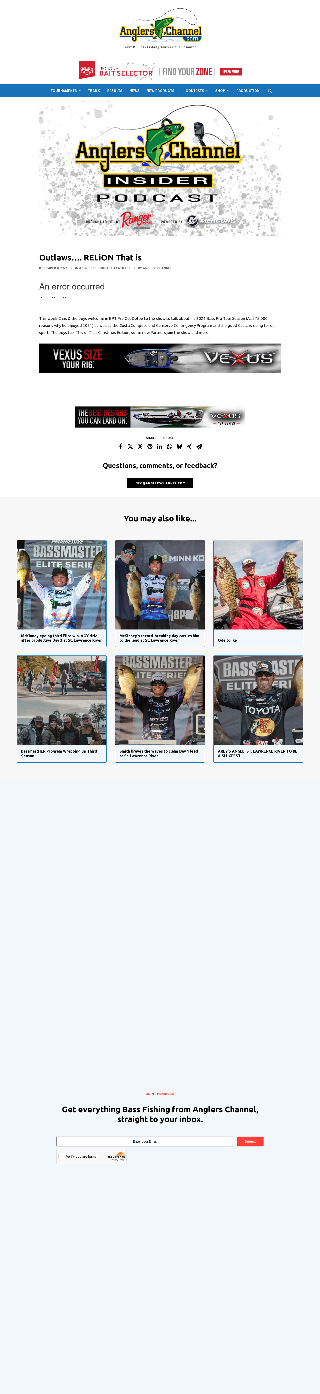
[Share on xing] (189, 446)
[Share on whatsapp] (169, 446)
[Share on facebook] (120, 446)
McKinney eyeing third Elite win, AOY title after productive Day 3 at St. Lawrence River (61, 638)
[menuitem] (66, 90)
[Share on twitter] (130, 446)
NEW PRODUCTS (161, 91)
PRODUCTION (248, 91)
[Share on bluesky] (179, 446)
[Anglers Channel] (160, 28)
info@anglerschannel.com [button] (160, 483)
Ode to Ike (227, 640)
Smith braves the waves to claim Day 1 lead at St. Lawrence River (158, 753)
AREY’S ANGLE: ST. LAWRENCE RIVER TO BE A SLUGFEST (258, 753)
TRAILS (94, 91)
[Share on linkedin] (159, 446)
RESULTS (115, 91)
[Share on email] (199, 446)
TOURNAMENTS (64, 91)
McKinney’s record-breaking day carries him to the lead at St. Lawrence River (159, 638)
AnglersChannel (157, 268)
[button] (270, 90)
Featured (122, 268)
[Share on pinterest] (150, 446)
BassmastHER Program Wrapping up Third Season (59, 753)
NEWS (135, 91)
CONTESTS (195, 91)
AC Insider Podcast (95, 268)
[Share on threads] (140, 446)
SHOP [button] (220, 91)
